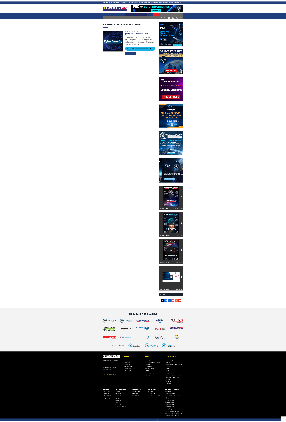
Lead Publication (128, 366)
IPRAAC (168, 368)
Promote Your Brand (129, 368)
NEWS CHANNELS (173, 389)
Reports (118, 391)
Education (147, 370)
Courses (151, 391)
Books (117, 397)
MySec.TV (168, 2)
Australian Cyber (126, 2)
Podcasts (118, 402)
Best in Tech (172, 2)
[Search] (181, 17)
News (104, 15)
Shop (144, 15)
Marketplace (127, 361)
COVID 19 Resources (120, 398)
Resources (133, 15)
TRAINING (139, 15)
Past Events (106, 397)
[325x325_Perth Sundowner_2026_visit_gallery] (171, 73)
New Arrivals (106, 393)
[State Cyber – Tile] (171, 127)
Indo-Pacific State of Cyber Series (174, 375)
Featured (147, 361)
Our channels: (106, 2)
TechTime (147, 372)
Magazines (121, 15)
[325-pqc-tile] (171, 46)
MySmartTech (178, 2)
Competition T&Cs (162, 420)
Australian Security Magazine (172, 415)
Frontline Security (149, 368)
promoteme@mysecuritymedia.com (112, 373)
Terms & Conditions (152, 420)
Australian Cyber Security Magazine (174, 413)
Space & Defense (170, 402)
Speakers (168, 381)
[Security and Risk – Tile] (171, 155)
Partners (168, 379)
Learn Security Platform (154, 397)
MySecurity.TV (119, 404)
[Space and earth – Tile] (171, 182)
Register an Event (108, 398)
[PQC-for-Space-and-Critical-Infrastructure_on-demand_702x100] (157, 12)
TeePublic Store (135, 395)
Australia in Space (170, 404)
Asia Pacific (112, 2)
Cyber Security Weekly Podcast (173, 395)
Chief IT (136, 2)
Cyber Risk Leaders (170, 397)
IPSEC (167, 370)
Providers (168, 383)
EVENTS (106, 389)
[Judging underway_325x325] (171, 100)
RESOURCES (121, 389)
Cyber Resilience (149, 366)
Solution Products (136, 391)
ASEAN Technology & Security (152, 362)
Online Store (135, 393)
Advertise (150, 15)
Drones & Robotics (151, 2)
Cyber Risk (133, 2)
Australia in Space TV (121, 406)
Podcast (163, 2)
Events (127, 15)
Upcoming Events (107, 395)
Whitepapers (119, 393)
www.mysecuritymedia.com (110, 374)
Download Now (130, 54)
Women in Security (149, 374)
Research (118, 395)
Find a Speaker (107, 391)
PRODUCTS (137, 389)
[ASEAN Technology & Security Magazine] (115, 9)
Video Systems (158, 2)
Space (140, 2)
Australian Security (119, 2)
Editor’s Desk (148, 375)
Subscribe (156, 15)
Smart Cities (144, 2)
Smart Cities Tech (170, 406)
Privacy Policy (127, 370)
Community (127, 362)
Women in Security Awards (172, 377)
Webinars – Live (152, 393)
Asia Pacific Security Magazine (172, 409)
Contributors (113, 15)
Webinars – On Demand (154, 395)
